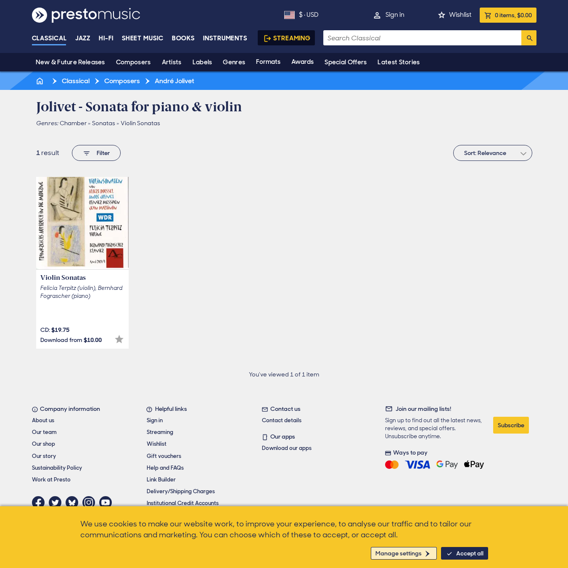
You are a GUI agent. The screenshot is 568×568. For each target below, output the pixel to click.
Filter (103, 153)
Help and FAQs (165, 467)
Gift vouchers (164, 456)
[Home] (41, 80)
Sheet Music (143, 38)
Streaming (292, 38)
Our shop (43, 443)
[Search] (528, 37)
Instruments (225, 38)
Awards (302, 62)
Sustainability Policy (57, 467)
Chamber (73, 123)
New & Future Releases (70, 62)
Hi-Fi (106, 38)
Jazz (83, 38)
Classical (49, 38)
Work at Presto (51, 479)
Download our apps (287, 448)
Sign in (395, 15)
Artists (172, 62)
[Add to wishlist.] (119, 339)
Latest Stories (399, 62)
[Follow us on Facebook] (40, 502)
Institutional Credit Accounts (183, 503)
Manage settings (398, 553)
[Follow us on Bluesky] (74, 502)
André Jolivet (173, 80)
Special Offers (346, 62)
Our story (44, 456)
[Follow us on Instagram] (90, 502)
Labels (202, 62)
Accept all (469, 553)
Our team (44, 432)
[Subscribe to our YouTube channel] (107, 502)
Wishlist (460, 15)
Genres (234, 62)
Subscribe (511, 425)
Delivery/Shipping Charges (181, 491)
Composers (133, 62)
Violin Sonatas (140, 123)
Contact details (281, 420)
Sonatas (103, 123)
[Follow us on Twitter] (57, 502)
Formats (268, 62)
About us (43, 420)
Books (183, 38)
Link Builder (161, 479)
